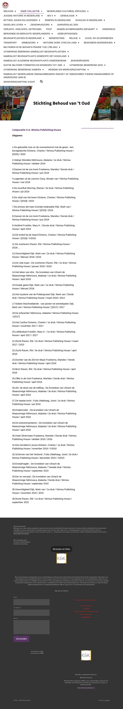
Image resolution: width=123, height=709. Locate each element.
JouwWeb (107, 700)
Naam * (16, 597)
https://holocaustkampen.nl (86, 687)
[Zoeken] (41, 81)
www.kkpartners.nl (86, 617)
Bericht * (16, 618)
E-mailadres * (17, 607)
